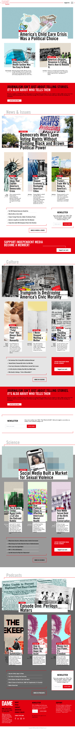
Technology (12, 325)
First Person (36, 330)
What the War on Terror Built (15, 214)
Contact (17, 707)
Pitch (16, 705)
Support (59, 703)
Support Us (67, 2)
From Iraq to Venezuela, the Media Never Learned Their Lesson (24, 366)
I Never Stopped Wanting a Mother (38, 336)
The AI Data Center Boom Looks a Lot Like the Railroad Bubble (15, 514)
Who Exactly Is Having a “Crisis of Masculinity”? (20, 372)
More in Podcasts (39, 693)
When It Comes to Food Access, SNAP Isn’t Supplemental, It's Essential (25, 682)
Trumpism (59, 176)
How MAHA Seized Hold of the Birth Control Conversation (63, 515)
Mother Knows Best (13, 685)
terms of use (35, 717)
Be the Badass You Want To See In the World (19, 679)
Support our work (63, 250)
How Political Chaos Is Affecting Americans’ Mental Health (38, 513)
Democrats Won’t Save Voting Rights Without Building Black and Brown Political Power (42, 141)
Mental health (36, 503)
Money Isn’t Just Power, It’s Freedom (62, 650)
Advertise (18, 710)
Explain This (12, 506)
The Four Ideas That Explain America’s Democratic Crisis (15, 184)
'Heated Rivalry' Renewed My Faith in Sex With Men (21, 363)
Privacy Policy (19, 712)
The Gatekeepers (16, 652)
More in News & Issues (38, 230)
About (17, 702)
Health (14, 60)
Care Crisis (22, 31)
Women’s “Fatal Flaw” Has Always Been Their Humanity (15, 334)
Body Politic (60, 508)
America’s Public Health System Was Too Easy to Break (22, 64)
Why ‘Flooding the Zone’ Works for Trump (61, 335)
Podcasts (22, 603)
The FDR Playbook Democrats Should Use (18, 211)
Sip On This (35, 643)
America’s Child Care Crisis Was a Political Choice (43, 36)
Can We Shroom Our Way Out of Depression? (19, 552)
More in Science (40, 560)
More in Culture (39, 379)
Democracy (12, 176)
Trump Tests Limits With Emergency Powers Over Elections (22, 223)
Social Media (23, 470)
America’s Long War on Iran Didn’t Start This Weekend (21, 220)
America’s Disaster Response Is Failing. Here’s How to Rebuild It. (58, 63)
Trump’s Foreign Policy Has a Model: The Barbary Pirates (22, 217)
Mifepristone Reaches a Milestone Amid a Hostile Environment (23, 540)
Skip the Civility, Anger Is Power (16, 673)
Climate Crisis (51, 57)
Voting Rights (23, 131)
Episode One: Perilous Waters (39, 608)
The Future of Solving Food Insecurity (17, 676)
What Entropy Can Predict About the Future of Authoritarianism (24, 543)
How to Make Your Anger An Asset (38, 650)
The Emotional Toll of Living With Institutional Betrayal (21, 360)
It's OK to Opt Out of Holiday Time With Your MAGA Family (22, 369)
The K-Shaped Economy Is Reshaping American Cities (38, 184)
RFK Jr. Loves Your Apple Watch (16, 546)
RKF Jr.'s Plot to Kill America (15, 549)
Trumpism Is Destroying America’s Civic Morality (40, 294)
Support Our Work (14, 100)
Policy (34, 176)
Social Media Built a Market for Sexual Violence (43, 475)
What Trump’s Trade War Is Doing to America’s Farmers (63, 184)
